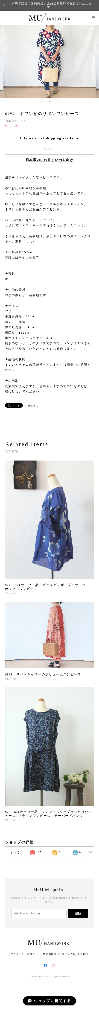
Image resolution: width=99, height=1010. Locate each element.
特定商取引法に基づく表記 (59, 954)
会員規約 (82, 954)
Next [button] (92, 61)
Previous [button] (7, 61)
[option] (49, 61)
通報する (33, 406)
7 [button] (58, 101)
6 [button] (55, 101)
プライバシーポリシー (24, 954)
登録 (78, 913)
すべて (15, 852)
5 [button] (52, 101)
